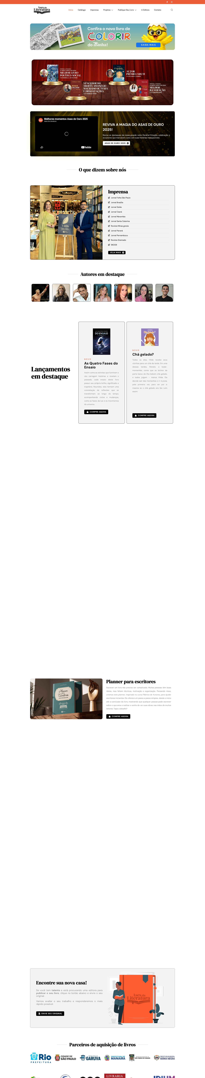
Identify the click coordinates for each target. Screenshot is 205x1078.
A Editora (145, 10)
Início (70, 10)
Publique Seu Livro (126, 10)
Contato (157, 10)
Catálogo (82, 10)
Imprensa (94, 10)
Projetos (106, 10)
